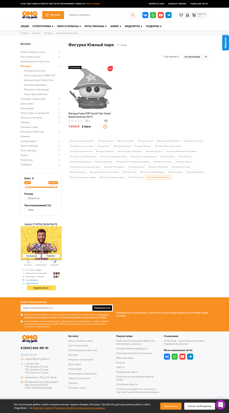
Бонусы (120, 362)
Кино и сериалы (29, 145)
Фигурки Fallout (105, 141)
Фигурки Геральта (105, 151)
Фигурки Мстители (162, 162)
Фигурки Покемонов (158, 167)
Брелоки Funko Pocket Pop (38, 80)
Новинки (25, 136)
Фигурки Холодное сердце (83, 177)
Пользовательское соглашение (134, 353)
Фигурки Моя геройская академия (132, 162)
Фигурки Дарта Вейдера (130, 151)
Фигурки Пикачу (137, 167)
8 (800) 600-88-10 (199, 4)
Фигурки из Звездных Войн (113, 156)
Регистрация (92, 4)
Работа (120, 367)
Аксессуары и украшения (35, 113)
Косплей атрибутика (32, 131)
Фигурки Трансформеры (152, 172)
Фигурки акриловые (35, 85)
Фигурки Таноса (78, 172)
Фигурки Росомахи (181, 167)
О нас (23, 4)
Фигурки (26, 66)
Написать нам (156, 4)
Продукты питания (31, 117)
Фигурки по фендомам (36, 89)
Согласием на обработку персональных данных (82, 317)
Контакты (54, 4)
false (31, 210)
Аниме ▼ (116, 26)
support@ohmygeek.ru (37, 359)
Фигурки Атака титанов (81, 146)
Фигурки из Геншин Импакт (83, 156)
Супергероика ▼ (43, 26)
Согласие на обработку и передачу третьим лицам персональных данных (137, 391)
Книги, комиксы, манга (33, 52)
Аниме (24, 155)
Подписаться (102, 308)
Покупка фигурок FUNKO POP (40, 75)
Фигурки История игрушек (144, 156)
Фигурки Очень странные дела (85, 167)
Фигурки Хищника (195, 172)
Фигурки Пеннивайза (114, 167)
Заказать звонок (177, 4)
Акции (25, 26)
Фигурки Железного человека (181, 151)
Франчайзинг (67, 4)
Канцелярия (27, 108)
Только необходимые (200, 406)
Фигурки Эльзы (136, 177)
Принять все (171, 406)
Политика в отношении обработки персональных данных (135, 342)
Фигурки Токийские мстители (104, 172)
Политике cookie (41, 407)
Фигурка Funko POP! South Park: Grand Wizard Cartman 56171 (89, 115)
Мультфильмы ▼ (96, 26)
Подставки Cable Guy (36, 94)
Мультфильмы (29, 150)
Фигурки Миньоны (103, 162)
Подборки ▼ (154, 26)
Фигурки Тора (129, 172)
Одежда (25, 122)
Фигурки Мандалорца (80, 162)
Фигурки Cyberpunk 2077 (82, 141)
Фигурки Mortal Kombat (168, 141)
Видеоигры (27, 160)
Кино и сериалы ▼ (69, 26)
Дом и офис (27, 103)
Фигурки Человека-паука (112, 177)
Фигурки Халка (175, 172)
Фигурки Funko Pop (34, 70)
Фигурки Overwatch (193, 141)
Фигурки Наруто (184, 162)
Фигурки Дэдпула (154, 151)
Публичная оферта (126, 384)
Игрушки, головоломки (33, 99)
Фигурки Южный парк (159, 177)
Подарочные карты (127, 372)
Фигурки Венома (143, 146)
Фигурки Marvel (145, 141)
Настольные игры (30, 56)
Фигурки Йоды (168, 156)
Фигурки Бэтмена (122, 146)
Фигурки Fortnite (125, 141)
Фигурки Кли (185, 156)
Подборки (26, 164)
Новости (80, 4)
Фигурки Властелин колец (168, 146)
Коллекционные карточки (35, 61)
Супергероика (28, 141)
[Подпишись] (41, 256)
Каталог (56, 15)
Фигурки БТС (103, 146)
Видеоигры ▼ (134, 26)
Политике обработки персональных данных (79, 407)
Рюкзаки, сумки (29, 127)
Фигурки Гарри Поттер (81, 151)
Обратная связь (125, 358)
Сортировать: (172, 56)
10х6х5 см (34, 198)
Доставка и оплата (37, 4)
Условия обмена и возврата (131, 348)
